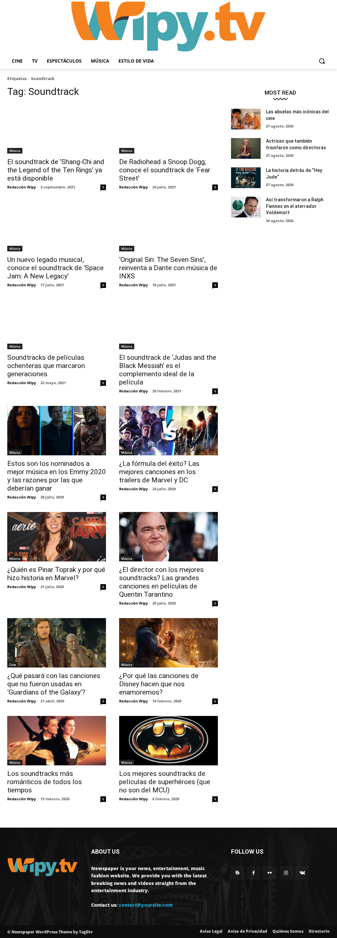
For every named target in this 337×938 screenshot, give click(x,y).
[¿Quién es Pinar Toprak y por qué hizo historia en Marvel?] (56, 536)
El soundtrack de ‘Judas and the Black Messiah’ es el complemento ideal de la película (167, 370)
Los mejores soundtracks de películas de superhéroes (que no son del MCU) (164, 782)
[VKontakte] (302, 873)
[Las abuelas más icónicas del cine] (246, 119)
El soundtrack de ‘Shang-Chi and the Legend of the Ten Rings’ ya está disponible (55, 170)
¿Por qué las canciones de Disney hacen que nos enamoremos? (158, 684)
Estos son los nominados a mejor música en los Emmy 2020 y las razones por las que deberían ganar (56, 476)
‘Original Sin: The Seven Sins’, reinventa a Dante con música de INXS (168, 268)
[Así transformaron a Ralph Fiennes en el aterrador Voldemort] (246, 207)
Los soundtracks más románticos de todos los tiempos (44, 782)
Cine (12, 664)
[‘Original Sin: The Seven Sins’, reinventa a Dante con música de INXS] (168, 226)
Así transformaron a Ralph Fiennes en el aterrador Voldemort (295, 206)
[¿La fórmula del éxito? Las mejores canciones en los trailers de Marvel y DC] (168, 430)
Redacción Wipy (21, 187)
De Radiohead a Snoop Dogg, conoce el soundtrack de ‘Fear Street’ (164, 170)
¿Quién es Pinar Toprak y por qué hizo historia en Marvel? (56, 574)
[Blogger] (237, 873)
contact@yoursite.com (146, 905)
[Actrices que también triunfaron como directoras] (246, 148)
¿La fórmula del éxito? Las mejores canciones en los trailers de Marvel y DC (159, 472)
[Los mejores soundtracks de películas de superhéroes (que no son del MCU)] (168, 740)
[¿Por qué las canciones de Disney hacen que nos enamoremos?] (168, 643)
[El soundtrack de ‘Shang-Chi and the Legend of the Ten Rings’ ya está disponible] (56, 129)
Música (14, 150)
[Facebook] (253, 873)
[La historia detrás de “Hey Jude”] (246, 177)
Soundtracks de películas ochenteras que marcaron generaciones (46, 366)
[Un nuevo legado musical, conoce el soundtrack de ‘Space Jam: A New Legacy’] (56, 226)
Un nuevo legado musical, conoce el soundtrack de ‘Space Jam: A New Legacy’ (55, 268)
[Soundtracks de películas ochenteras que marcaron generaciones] (56, 324)
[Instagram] (286, 873)
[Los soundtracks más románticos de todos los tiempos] (56, 740)
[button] (322, 61)
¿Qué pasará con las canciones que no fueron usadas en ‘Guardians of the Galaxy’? (53, 684)
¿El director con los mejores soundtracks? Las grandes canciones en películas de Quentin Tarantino (161, 582)
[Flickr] (269, 873)
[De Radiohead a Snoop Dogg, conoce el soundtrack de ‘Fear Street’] (168, 129)
